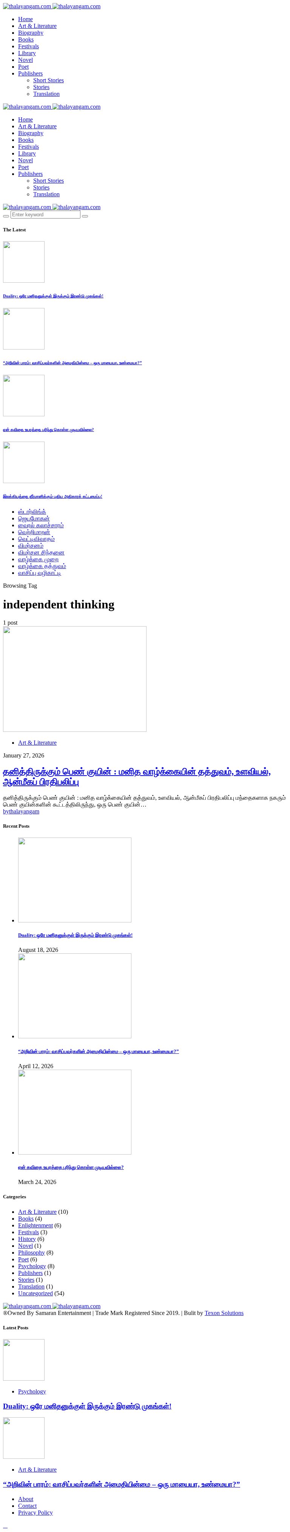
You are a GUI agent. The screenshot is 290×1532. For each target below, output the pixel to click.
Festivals (28, 46)
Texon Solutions (224, 1313)
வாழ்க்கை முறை (38, 559)
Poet (23, 66)
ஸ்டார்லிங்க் (32, 511)
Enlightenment (35, 1225)
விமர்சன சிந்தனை (41, 552)
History (27, 1239)
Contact (27, 1506)
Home (25, 19)
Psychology (32, 1266)
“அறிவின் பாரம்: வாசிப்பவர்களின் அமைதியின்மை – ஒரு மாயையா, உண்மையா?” (72, 362)
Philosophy (31, 1252)
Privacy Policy (35, 1512)
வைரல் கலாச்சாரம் (41, 525)
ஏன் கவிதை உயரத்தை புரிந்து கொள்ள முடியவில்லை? (48, 429)
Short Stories (48, 80)
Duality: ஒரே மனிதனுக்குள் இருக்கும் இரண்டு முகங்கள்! (53, 296)
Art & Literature (37, 26)
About (25, 1499)
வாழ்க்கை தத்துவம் (42, 566)
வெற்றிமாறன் (34, 532)
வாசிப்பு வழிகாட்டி (39, 573)
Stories (41, 87)
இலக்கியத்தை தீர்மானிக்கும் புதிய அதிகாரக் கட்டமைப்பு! (52, 496)
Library (27, 53)
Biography (30, 32)
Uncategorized (35, 1293)
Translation (46, 94)
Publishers (30, 73)
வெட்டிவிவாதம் (36, 539)
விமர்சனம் (30, 545)
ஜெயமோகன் (34, 518)
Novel (25, 60)
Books (26, 39)
